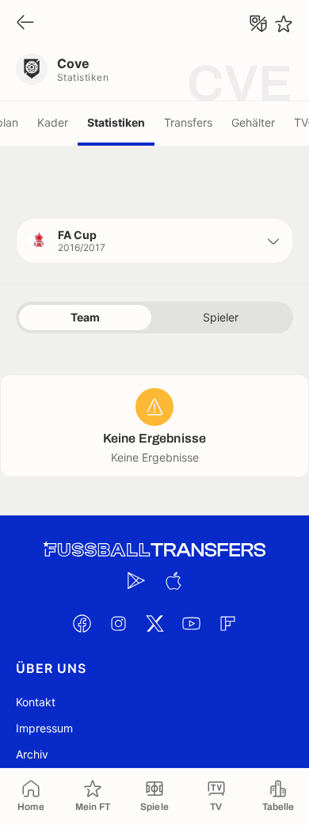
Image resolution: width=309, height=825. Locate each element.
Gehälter (253, 122)
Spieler (220, 317)
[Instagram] (118, 623)
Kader (52, 122)
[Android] (136, 580)
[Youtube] (191, 623)
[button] (154, 241)
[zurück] (25, 23)
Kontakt (35, 702)
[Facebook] (81, 623)
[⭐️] (283, 23)
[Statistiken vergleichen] (258, 23)
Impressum (44, 728)
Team (85, 317)
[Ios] (173, 580)
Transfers (188, 122)
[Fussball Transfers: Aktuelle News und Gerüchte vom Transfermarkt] (154, 550)
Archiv (32, 754)
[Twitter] (154, 623)
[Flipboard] (227, 623)
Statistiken (116, 122)
